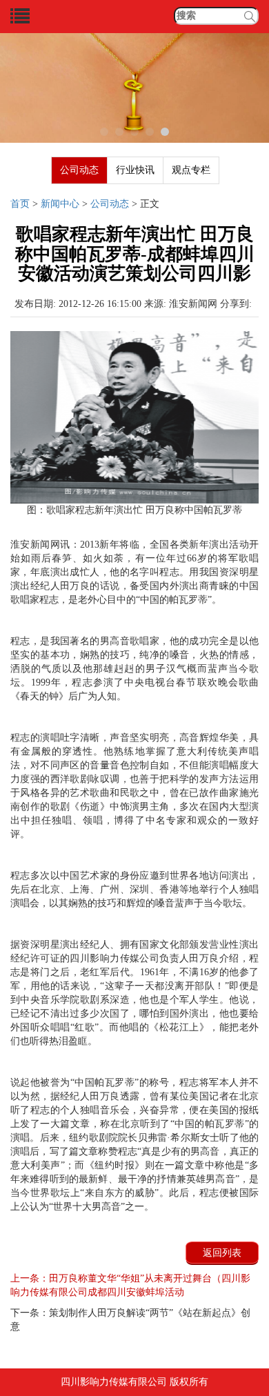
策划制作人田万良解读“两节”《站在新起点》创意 (130, 1320)
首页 (20, 204)
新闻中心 (60, 204)
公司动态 (79, 170)
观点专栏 (191, 170)
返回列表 (222, 1253)
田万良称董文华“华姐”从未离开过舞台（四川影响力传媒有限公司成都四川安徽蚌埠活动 (130, 1285)
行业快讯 (135, 170)
